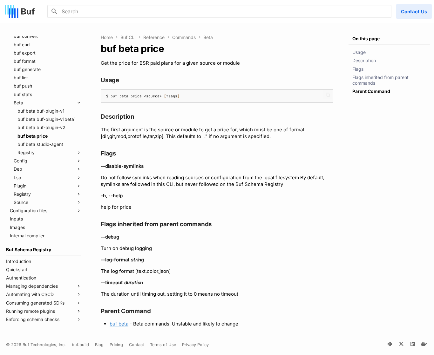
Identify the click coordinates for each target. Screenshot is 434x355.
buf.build (80, 344)
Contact (136, 344)
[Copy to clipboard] (328, 95)
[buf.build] (390, 345)
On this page (366, 38)
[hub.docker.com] (424, 345)
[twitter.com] (401, 345)
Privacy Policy (195, 344)
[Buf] (19, 11)
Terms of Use (163, 344)
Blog (99, 344)
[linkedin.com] (413, 345)
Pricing (116, 344)
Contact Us (414, 12)
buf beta (119, 324)
